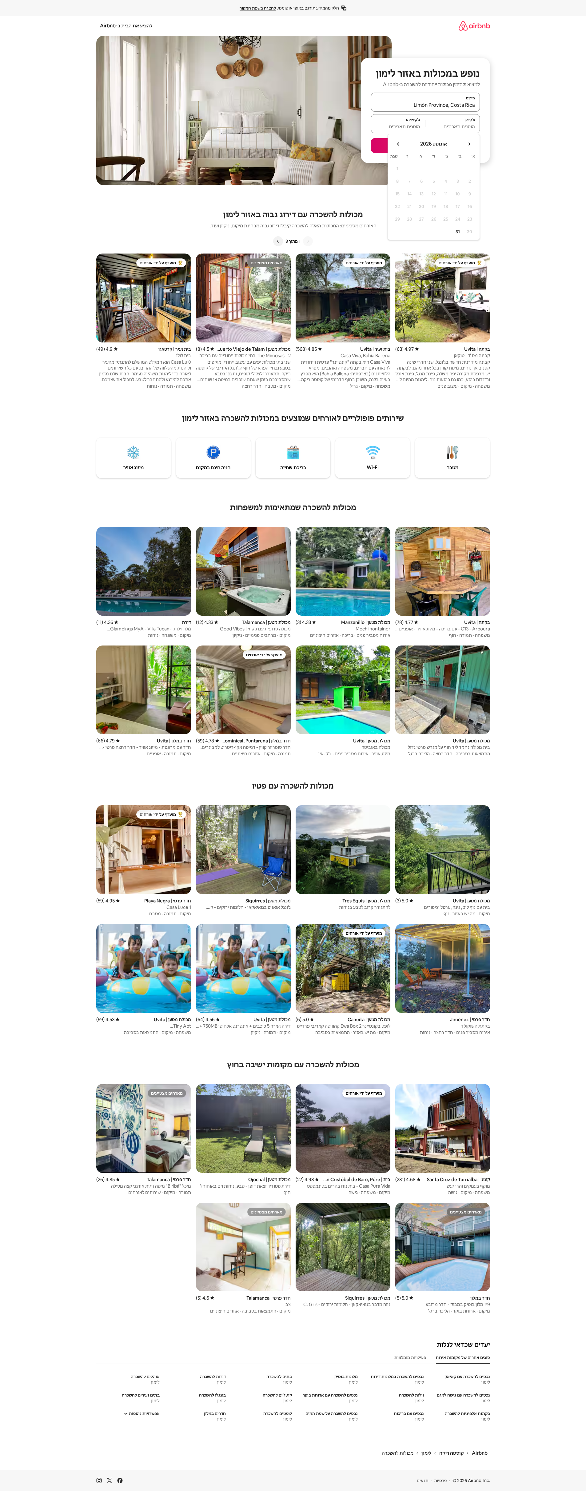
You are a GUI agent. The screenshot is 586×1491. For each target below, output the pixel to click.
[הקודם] (308, 241)
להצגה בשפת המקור (258, 8)
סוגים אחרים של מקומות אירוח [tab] (463, 1357)
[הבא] (278, 241)
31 (458, 231)
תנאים (422, 1480)
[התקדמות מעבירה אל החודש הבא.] (398, 144)
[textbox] (452, 126)
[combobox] (425, 105)
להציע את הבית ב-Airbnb (126, 25)
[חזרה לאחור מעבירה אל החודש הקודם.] (469, 144)
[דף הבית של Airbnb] (474, 25)
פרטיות (440, 1480)
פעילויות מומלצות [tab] (410, 1357)
